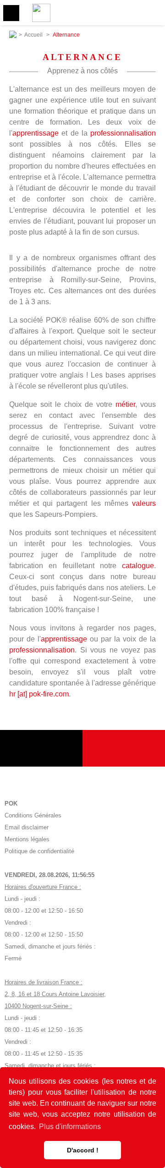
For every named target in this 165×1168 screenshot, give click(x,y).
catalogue (138, 566)
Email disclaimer (27, 827)
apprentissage (35, 133)
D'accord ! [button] (83, 1150)
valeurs (144, 503)
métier (125, 404)
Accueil (33, 35)
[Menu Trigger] (11, 13)
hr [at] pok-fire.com (39, 694)
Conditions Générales (33, 815)
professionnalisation (123, 133)
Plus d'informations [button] (70, 1126)
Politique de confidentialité (39, 851)
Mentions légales (27, 839)
